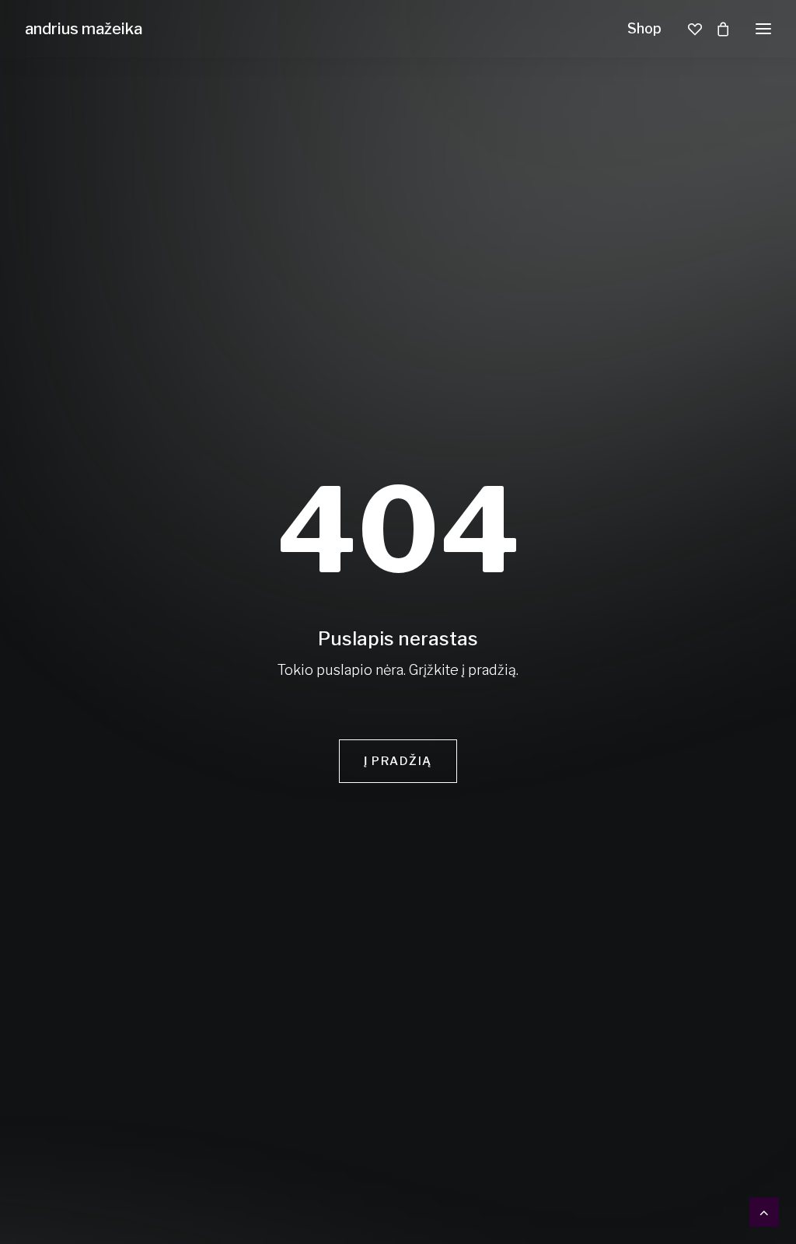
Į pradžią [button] (398, 761)
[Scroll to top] (764, 1211)
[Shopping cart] (716, 29)
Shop (644, 28)
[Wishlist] (688, 29)
